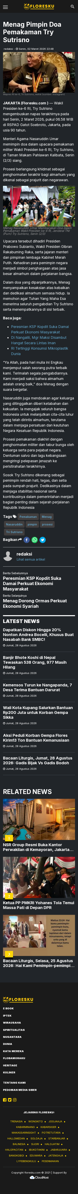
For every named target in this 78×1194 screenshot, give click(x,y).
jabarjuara (58, 1149)
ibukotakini (37, 1149)
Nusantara (12, 1036)
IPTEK (7, 1015)
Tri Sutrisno (14, 532)
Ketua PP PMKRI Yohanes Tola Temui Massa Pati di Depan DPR (38, 905)
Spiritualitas (14, 1029)
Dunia (7, 1043)
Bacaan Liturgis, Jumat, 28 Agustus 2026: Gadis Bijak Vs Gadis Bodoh (37, 760)
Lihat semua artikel (31, 559)
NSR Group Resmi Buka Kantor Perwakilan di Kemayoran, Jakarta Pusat (36, 847)
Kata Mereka (13, 1051)
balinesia (19, 1144)
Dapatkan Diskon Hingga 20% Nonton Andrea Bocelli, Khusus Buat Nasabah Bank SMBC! (38, 634)
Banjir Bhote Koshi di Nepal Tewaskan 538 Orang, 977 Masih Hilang (35, 662)
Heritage (10, 1065)
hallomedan (16, 1138)
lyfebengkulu (26, 1161)
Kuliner (9, 1072)
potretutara (51, 1132)
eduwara (36, 1155)
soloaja (37, 1138)
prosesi (47, 524)
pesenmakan (50, 1161)
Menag (47, 516)
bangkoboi (16, 1155)
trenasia (16, 1121)
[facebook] (26, 539)
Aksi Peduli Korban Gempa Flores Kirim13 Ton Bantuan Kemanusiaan (36, 738)
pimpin (32, 524)
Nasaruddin (14, 524)
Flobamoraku (14, 1058)
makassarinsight (24, 1132)
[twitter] (42, 539)
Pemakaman (28, 516)
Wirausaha (12, 1022)
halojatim (52, 1144)
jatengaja (55, 1155)
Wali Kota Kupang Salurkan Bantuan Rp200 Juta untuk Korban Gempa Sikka (38, 712)
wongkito (35, 1121)
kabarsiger (48, 1127)
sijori (35, 1144)
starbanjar (56, 1138)
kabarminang (25, 1127)
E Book (8, 1008)
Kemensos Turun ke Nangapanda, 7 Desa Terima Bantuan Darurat (37, 687)
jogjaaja (55, 1121)
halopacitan (14, 1149)
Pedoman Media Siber (20, 1089)
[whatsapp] (34, 539)
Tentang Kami (14, 1082)
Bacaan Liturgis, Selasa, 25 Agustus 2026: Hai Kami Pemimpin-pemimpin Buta (38, 963)
